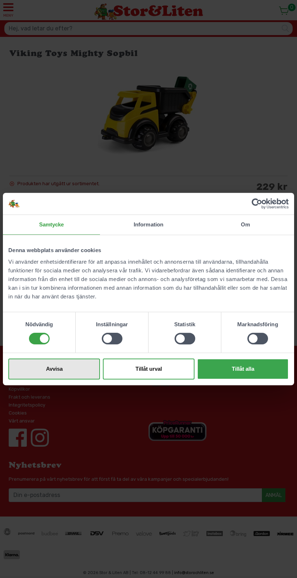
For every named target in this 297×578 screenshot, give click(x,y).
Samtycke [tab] (51, 224)
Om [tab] (245, 224)
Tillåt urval (148, 369)
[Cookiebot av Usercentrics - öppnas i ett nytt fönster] (257, 203)
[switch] (112, 338)
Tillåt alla (243, 369)
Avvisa (54, 369)
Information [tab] (148, 224)
